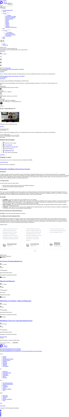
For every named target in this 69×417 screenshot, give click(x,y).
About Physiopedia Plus (8, 384)
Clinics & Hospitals (9, 33)
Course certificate (8, 144)
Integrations (5, 396)
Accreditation (5, 366)
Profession (2, 135)
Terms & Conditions (7, 389)
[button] (33, 251)
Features (5, 13)
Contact (4, 398)
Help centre (5, 395)
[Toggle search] (2, 41)
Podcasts (7, 22)
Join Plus (2, 126)
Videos (6, 21)
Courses (4, 11)
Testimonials (5, 386)
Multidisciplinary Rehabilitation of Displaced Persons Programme (15, 169)
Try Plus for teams (4, 162)
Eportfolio (7, 26)
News (4, 37)
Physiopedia (8, 68)
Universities (5, 374)
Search (3, 7)
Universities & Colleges (10, 34)
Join (3, 28)
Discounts (5, 377)
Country (2, 134)
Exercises (5, 362)
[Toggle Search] (10, 4)
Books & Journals (9, 18)
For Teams (5, 30)
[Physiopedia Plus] (4, 4)
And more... (2, 154)
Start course (2, 51)
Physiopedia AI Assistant (10, 16)
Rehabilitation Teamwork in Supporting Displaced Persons (16, 320)
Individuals (5, 371)
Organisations (8, 35)
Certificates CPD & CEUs (11, 27)
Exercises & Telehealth (10, 17)
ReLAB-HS (2, 78)
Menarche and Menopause (7, 281)
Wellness (7, 23)
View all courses (3, 336)
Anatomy (7, 20)
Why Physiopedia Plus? (8, 10)
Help (4, 38)
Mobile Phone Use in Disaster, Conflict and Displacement (15, 301)
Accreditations (3, 129)
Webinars (5, 365)
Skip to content (3, 0)
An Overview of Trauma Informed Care (11, 261)
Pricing (4, 376)
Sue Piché (2, 71)
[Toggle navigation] (12, 4)
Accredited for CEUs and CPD (11, 146)
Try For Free (5, 45)
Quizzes (7, 24)
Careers (4, 387)
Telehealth (5, 363)
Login (4, 43)
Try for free (15, 342)
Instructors (5, 385)
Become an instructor (7, 399)
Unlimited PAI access (9, 150)
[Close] (0, 111)
